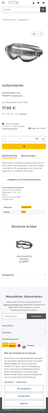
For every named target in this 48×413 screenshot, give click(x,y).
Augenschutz (17, 95)
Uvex (23, 212)
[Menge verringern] (5, 138)
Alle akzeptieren (24, 388)
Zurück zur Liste (10, 19)
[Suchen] (43, 9)
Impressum (8, 382)
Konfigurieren (24, 396)
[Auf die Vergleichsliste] (34, 34)
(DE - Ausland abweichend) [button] (13, 127)
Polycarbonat (26, 207)
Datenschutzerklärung (12, 304)
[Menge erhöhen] (43, 138)
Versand (22, 114)
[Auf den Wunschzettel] (40, 34)
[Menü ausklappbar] (3, 1)
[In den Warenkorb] (4, 27)
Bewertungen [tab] (28, 156)
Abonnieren (36, 316)
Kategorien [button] (8, 275)
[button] (33, 2)
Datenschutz (21, 382)
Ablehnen (24, 403)
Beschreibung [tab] (9, 156)
